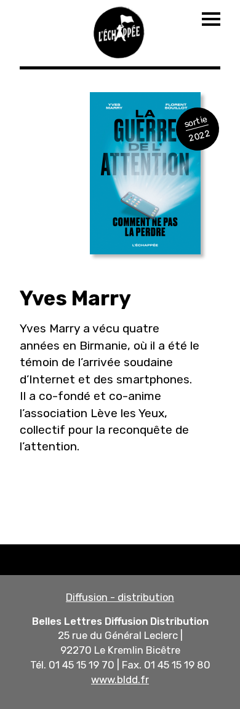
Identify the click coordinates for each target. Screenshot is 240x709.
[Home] (120, 30)
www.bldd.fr (120, 679)
